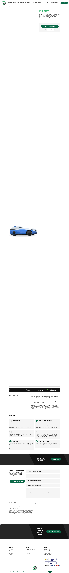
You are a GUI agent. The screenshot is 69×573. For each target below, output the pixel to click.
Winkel (12, 6)
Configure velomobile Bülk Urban (50, 26)
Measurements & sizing (48, 553)
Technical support (23, 2)
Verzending (28, 550)
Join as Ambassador (47, 555)
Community (28, 2)
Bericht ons (51, 29)
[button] (23, 378)
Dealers (33, 2)
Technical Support (47, 549)
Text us (65, 2)
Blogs (36, 2)
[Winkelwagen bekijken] (47, 2)
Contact (39, 2)
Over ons (10, 550)
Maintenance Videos (47, 550)
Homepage (11, 549)
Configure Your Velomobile (31, 549)
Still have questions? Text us (18, 481)
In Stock (14, 2)
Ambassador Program (47, 554)
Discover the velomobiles (55, 2)
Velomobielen (10, 2)
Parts (18, 2)
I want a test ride (56, 459)
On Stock (28, 553)
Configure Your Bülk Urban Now (53, 531)
